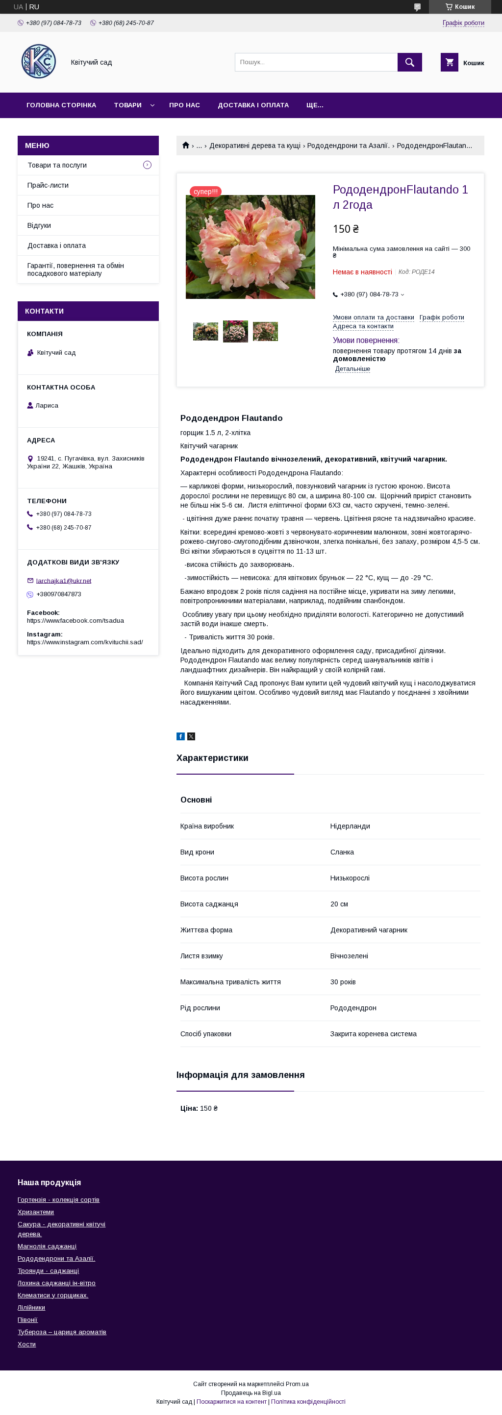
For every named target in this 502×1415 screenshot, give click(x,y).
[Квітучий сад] (38, 80)
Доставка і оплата (253, 105)
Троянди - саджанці (48, 1270)
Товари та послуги (57, 165)
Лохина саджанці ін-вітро (57, 1283)
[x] (191, 738)
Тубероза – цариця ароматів (62, 1332)
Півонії (28, 1319)
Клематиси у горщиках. (53, 1295)
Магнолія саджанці (47, 1246)
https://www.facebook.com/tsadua (75, 620)
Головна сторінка (61, 105)
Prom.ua (297, 1384)
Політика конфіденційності (308, 1401)
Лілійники (31, 1307)
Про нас (184, 105)
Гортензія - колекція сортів (59, 1199)
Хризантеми (36, 1212)
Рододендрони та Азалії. (348, 145)
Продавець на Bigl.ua (251, 1393)
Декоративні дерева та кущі (255, 145)
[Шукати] (410, 62)
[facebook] (180, 738)
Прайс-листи (48, 185)
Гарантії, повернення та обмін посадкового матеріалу (75, 269)
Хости (27, 1344)
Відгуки (39, 225)
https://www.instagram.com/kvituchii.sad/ (85, 642)
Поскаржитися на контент (232, 1401)
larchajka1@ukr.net (63, 580)
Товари (128, 105)
